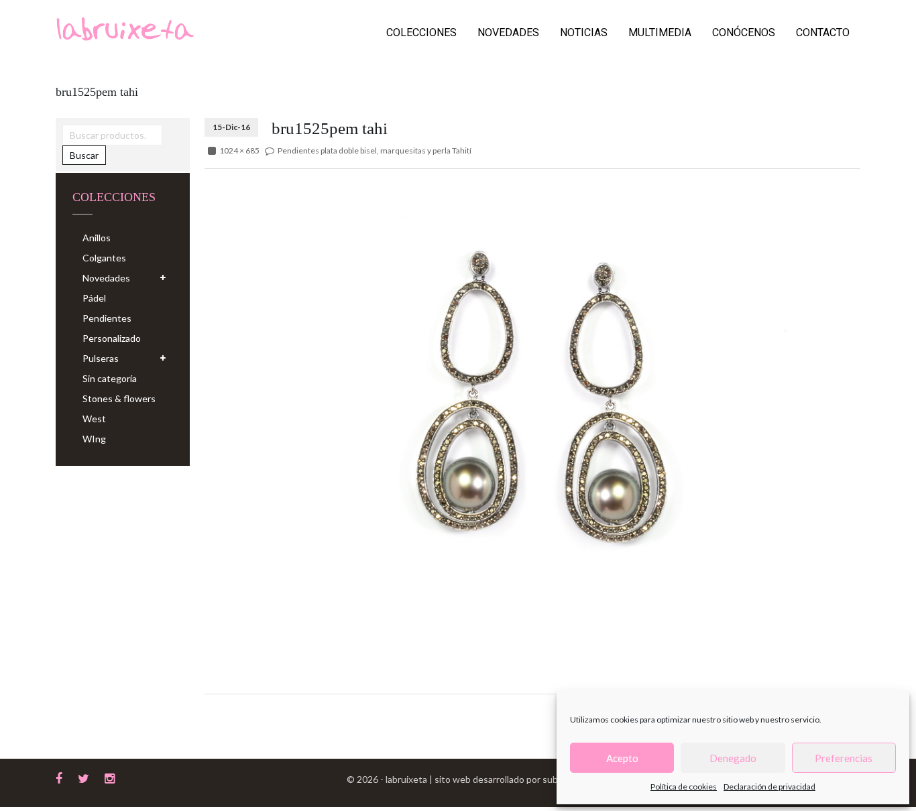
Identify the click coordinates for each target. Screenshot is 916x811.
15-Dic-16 (231, 127)
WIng (94, 438)
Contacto (823, 32)
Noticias (584, 32)
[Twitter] (83, 777)
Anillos (96, 237)
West (94, 418)
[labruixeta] (125, 28)
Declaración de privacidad (769, 787)
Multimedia (659, 32)
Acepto (622, 758)
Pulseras (100, 358)
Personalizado (111, 338)
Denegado (732, 758)
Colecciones (421, 32)
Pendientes (106, 318)
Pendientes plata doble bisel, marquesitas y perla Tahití (374, 150)
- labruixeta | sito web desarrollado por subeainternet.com (501, 779)
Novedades (508, 32)
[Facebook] (59, 777)
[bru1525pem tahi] (532, 397)
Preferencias (843, 758)
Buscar (84, 155)
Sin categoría (109, 378)
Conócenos (743, 32)
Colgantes (104, 257)
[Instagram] (110, 777)
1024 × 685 (239, 150)
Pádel (94, 298)
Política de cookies (683, 787)
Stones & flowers (119, 398)
